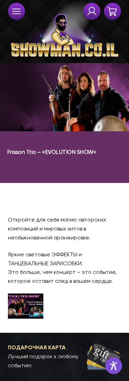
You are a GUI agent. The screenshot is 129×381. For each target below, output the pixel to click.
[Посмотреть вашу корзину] (112, 11)
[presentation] (16, 11)
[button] (64, 356)
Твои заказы (91, 11)
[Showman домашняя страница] (64, 30)
